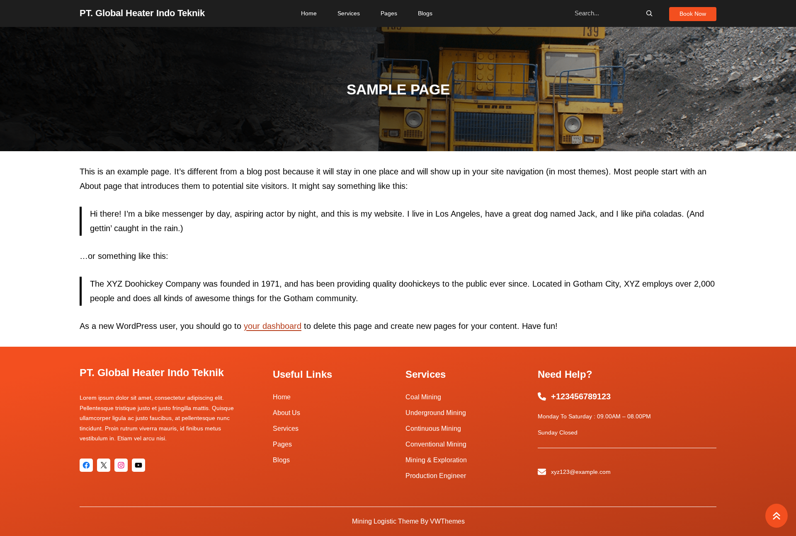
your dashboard (272, 326)
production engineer (435, 475)
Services (285, 428)
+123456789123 (581, 396)
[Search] (649, 13)
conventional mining (435, 444)
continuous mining (433, 428)
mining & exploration (436, 460)
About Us (286, 412)
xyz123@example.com (581, 471)
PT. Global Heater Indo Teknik (142, 13)
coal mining (423, 397)
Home (282, 397)
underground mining (435, 412)
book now (693, 13)
